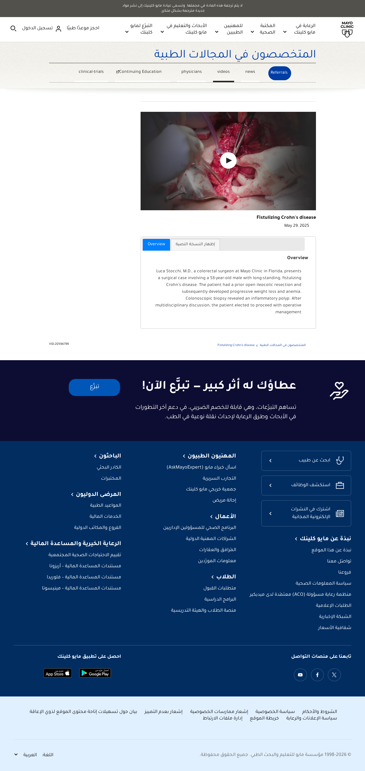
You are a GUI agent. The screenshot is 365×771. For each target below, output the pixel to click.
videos (223, 72)
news (250, 72)
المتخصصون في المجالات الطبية (235, 56)
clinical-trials (91, 72)
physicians (191, 72)
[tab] (156, 244)
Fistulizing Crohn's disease (236, 345)
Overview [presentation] (156, 244)
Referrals (279, 73)
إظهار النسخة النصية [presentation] (195, 244)
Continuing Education (144, 73)
